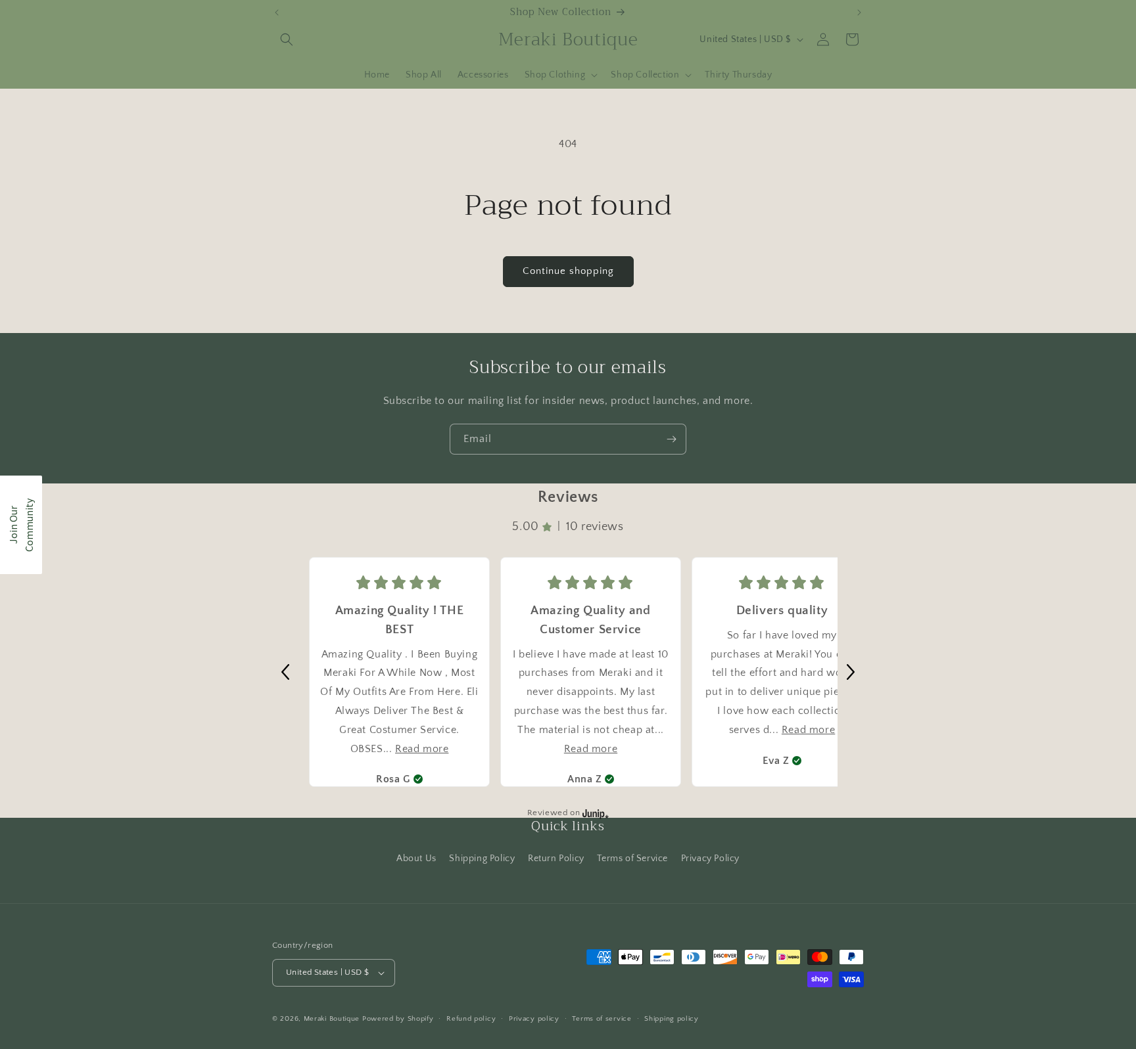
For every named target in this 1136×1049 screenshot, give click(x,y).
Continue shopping (568, 271)
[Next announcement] (859, 12)
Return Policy (556, 858)
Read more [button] (421, 749)
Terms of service (601, 1019)
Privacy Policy (710, 858)
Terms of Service (632, 858)
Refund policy (471, 1019)
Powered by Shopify (398, 1019)
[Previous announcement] (276, 12)
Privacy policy (534, 1019)
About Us (416, 858)
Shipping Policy (482, 858)
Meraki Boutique (332, 1019)
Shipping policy (671, 1019)
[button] (286, 39)
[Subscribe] (671, 439)
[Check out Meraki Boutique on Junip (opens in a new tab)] (594, 813)
